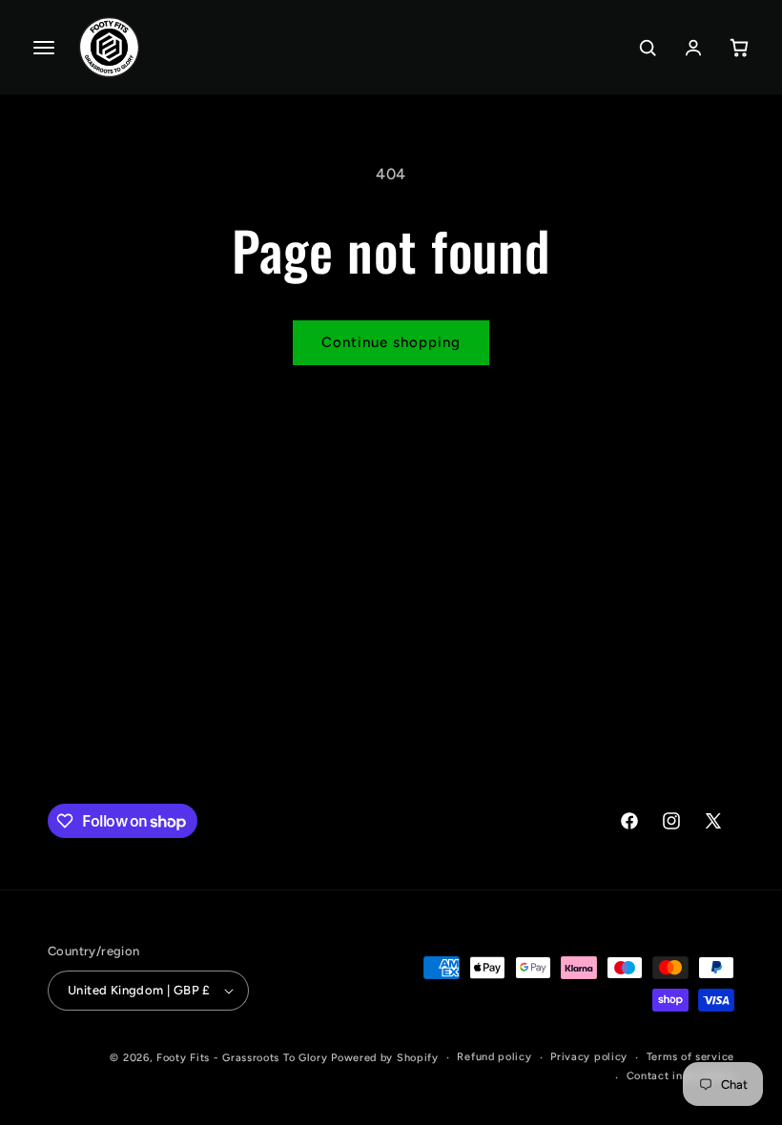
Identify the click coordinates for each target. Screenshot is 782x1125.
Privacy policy (589, 1057)
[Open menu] (44, 48)
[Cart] (739, 48)
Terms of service (690, 1057)
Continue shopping (391, 342)
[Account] (693, 48)
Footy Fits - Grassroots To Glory (241, 1058)
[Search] (647, 48)
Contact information (680, 1076)
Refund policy (494, 1057)
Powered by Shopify (385, 1058)
